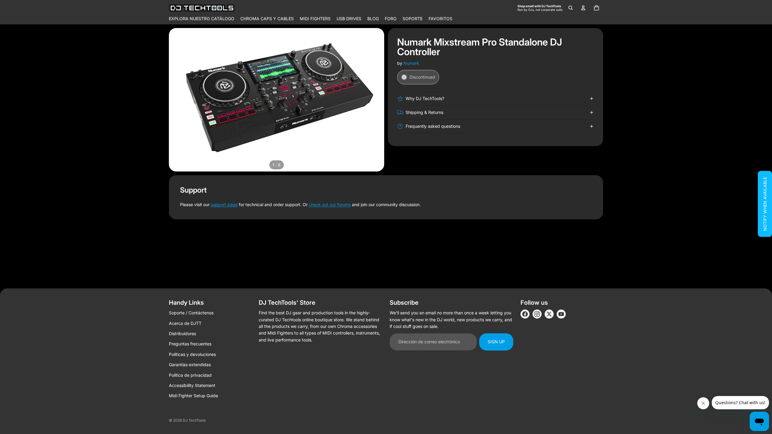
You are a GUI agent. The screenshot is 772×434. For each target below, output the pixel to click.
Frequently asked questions (433, 126)
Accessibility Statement (192, 385)
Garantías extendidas (190, 364)
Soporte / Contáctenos (191, 312)
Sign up (496, 341)
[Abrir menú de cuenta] (583, 7)
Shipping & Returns (424, 112)
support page (224, 204)
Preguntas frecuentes (190, 343)
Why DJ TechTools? (425, 98)
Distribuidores (182, 333)
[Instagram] (537, 314)
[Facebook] (525, 314)
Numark (411, 63)
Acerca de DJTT (185, 323)
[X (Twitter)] (549, 314)
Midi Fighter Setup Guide (193, 395)
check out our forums (330, 204)
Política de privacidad (190, 375)
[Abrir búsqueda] (570, 7)
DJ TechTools (194, 420)
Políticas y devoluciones (192, 354)
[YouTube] (561, 314)
